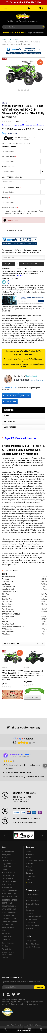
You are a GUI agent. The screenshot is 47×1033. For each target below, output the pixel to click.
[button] (23, 50)
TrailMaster (30, 855)
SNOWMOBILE (7, 903)
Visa (23, 812)
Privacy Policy (31, 941)
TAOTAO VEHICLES (8, 875)
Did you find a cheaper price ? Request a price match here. (23, 125)
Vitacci (28, 851)
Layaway (29, 898)
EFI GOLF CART (7, 937)
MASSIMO (29, 864)
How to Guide (30, 922)
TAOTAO (29, 858)
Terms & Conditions (33, 901)
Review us (29, 929)
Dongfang (29, 873)
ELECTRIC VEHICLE (8, 915)
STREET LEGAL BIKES (9, 912)
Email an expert (31, 376)
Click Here (19, 276)
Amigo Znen (30, 876)
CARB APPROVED (8, 861)
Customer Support (32, 895)
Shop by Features (8, 943)
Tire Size (5, 946)
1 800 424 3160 (21, 380)
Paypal (16, 812)
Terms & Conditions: (9, 208)
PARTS (4, 931)
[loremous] (23, 835)
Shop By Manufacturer (9, 891)
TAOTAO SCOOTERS (9, 881)
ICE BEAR (29, 870)
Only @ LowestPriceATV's (23, 33)
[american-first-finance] (8, 282)
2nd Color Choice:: (9, 167)
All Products (14, 39)
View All (30, 882)
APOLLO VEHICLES (8, 872)
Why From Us (9, 421)
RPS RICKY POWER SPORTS (35, 861)
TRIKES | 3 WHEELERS (9, 921)
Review (7, 416)
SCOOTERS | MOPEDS (9, 900)
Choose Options (32, 697)
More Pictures (10, 427)
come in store (10, 402)
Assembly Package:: (9, 146)
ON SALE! (5, 869)
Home (4, 39)
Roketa (28, 879)
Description (9, 410)
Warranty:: (5, 198)
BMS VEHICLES (7, 888)
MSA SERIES (6, 940)
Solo (40, 812)
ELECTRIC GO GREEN (9, 918)
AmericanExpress (34, 812)
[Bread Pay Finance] (4, 282)
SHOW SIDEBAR (23, 1031)
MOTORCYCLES (7, 924)
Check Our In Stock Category (31, 264)
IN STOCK (5, 858)
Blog (27, 907)
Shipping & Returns (32, 904)
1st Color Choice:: (8, 157)
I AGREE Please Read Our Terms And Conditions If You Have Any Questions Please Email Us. (24, 212)
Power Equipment (8, 928)
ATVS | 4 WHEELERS (9, 894)
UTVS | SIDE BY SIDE (9, 909)
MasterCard (29, 812)
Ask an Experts (36, 380)
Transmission (7, 949)
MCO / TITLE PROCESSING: (12, 177)
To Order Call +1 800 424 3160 (23, 2)
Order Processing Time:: (11, 187)
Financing (29, 913)
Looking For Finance (33, 947)
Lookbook (5, 957)
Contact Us (30, 910)
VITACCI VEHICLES (8, 885)
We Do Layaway (31, 919)
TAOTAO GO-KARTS (8, 878)
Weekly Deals (6, 855)
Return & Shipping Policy (34, 916)
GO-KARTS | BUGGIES (9, 906)
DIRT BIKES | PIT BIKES (9, 897)
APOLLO (29, 867)
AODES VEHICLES (8, 851)
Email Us (25, 396)
